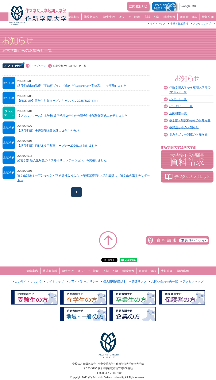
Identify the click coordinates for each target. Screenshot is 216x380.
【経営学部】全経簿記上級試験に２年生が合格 (48, 130)
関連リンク (139, 281)
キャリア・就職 (129, 17)
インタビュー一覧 (181, 106)
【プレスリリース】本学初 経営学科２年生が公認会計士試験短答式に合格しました (72, 115)
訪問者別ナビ (138, 6)
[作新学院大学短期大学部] (45, 10)
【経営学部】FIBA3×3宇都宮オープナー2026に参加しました (57, 145)
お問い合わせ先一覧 (164, 281)
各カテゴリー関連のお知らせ (188, 134)
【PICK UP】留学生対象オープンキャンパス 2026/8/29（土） (58, 100)
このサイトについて (28, 281)
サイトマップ (157, 23)
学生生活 (109, 17)
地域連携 (169, 17)
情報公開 (208, 17)
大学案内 (73, 17)
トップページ (38, 65)
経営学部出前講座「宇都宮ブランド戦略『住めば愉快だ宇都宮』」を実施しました (72, 85)
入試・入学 (151, 17)
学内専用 (183, 271)
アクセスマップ (202, 23)
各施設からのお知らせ (184, 127)
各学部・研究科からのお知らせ (190, 120)
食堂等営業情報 (179, 23)
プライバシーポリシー (83, 281)
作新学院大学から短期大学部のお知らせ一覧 (190, 90)
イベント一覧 (178, 99)
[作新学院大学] (45, 18)
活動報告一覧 (178, 113)
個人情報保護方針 (115, 281)
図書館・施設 (188, 17)
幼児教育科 (91, 17)
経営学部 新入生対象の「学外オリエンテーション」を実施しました (62, 160)
